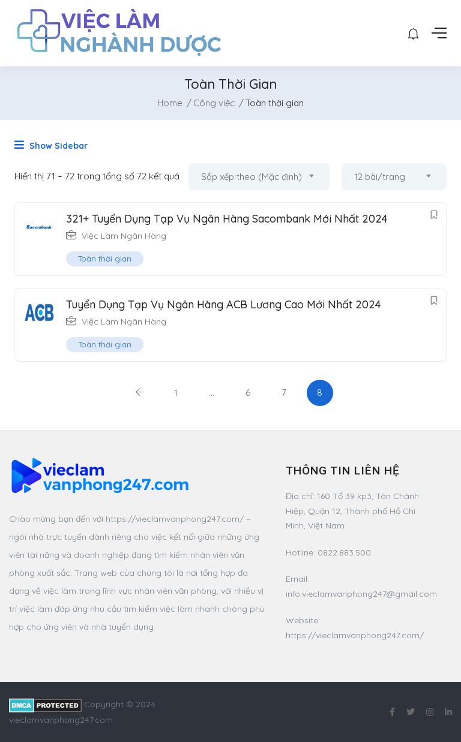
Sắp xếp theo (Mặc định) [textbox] (251, 176)
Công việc (214, 103)
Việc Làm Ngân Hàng (124, 235)
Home (169, 103)
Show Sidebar (57, 145)
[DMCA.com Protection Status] (45, 704)
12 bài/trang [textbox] (379, 176)
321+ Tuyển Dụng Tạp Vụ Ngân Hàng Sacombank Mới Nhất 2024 (227, 219)
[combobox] (259, 176)
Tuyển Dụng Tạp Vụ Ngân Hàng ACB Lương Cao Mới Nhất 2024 (223, 304)
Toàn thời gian (104, 258)
